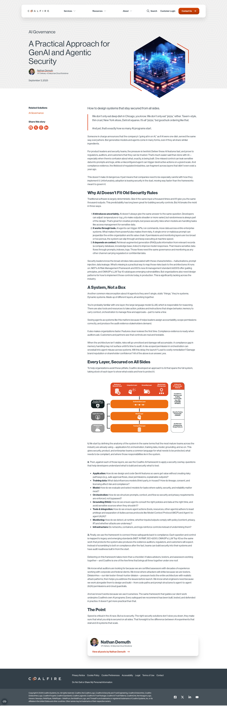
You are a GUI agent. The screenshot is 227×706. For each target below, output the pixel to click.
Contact (160, 675)
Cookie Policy (93, 675)
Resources (97, 11)
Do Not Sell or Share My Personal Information (92, 682)
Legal (137, 675)
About (126, 11)
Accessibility (127, 675)
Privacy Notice (78, 675)
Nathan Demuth (45, 70)
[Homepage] (38, 11)
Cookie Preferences (111, 675)
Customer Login (167, 11)
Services (68, 11)
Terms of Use (148, 675)
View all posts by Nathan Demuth (109, 651)
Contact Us (187, 11)
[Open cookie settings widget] (4, 701)
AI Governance (36, 113)
